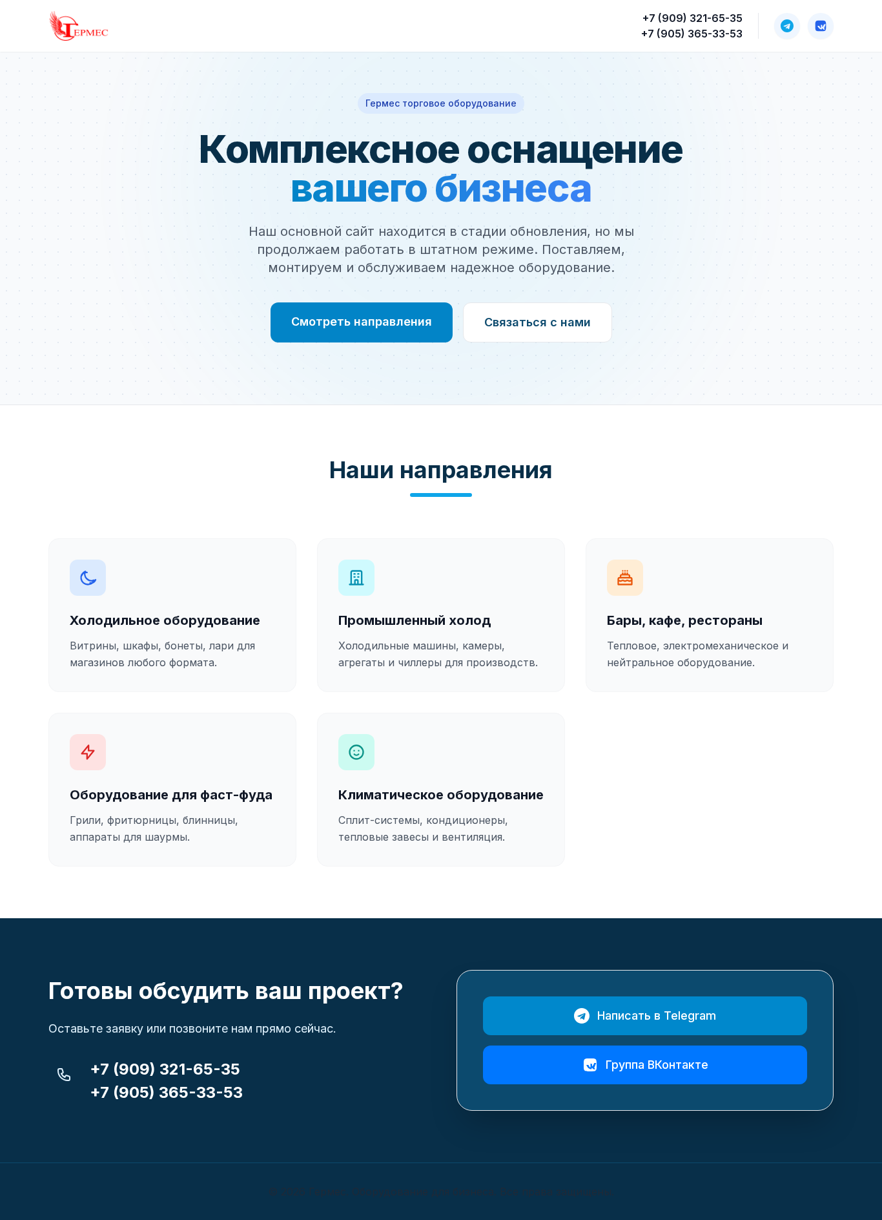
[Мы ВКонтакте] (821, 26)
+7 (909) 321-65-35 (692, 18)
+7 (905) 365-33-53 (692, 33)
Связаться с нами (537, 322)
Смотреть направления (361, 321)
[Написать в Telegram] (787, 26)
